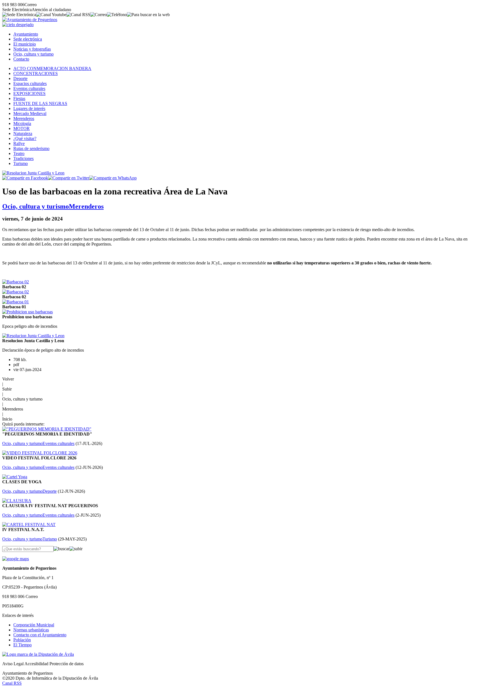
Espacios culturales (30, 83)
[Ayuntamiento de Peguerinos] (29, 19)
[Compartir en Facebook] (25, 178)
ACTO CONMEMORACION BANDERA (52, 68)
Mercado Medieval (29, 113)
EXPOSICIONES (29, 93)
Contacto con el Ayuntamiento (39, 634)
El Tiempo (22, 644)
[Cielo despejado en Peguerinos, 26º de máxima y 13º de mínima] (18, 24)
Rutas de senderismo (31, 148)
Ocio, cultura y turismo (33, 54)
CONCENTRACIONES (35, 73)
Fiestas (19, 98)
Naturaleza (22, 133)
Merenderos (23, 118)
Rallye (19, 143)
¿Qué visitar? (24, 138)
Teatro (18, 153)
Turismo (20, 163)
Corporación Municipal (33, 624)
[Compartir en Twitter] (68, 178)
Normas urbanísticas (31, 629)
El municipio (24, 44)
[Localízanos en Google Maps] (15, 558)
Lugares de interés (29, 108)
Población (22, 639)
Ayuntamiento (25, 34)
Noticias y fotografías (32, 49)
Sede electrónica (27, 39)
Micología (22, 123)
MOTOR (21, 128)
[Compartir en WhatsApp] (113, 178)
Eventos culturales (29, 88)
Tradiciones (23, 158)
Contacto (21, 59)
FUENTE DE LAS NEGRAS (40, 103)
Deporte (20, 78)
